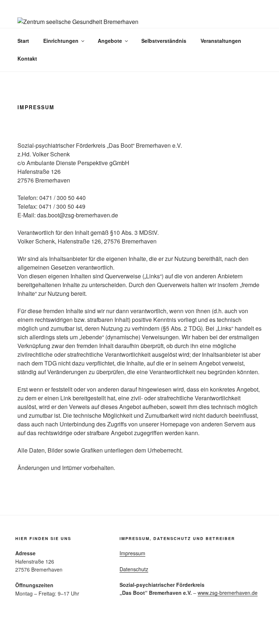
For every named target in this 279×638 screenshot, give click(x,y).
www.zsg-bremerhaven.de (228, 592)
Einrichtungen (60, 40)
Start (23, 40)
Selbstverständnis (163, 40)
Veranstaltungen (221, 40)
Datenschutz (134, 569)
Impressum (132, 553)
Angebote (110, 40)
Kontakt (27, 58)
